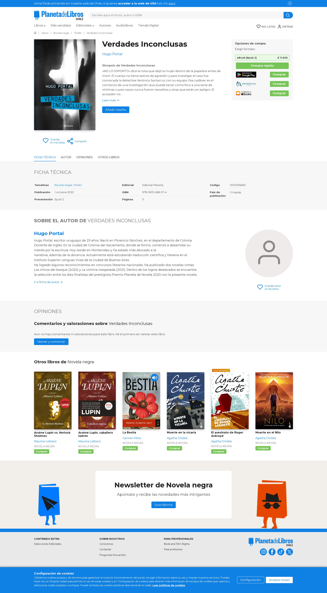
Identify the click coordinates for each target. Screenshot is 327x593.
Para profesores (173, 549)
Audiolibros (124, 25)
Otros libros (109, 157)
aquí (172, 3)
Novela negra (63, 185)
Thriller (77, 185)
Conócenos (106, 543)
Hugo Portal (49, 233)
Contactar (105, 549)
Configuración (250, 580)
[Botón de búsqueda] (288, 15)
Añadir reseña (115, 109)
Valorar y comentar (51, 341)
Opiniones (84, 157)
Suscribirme (164, 504)
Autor (66, 157)
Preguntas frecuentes (112, 555)
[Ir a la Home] (35, 33)
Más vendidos (61, 25)
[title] (271, 541)
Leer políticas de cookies (168, 585)
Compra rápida (262, 65)
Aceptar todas (279, 580)
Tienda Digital (148, 25)
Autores (105, 25)
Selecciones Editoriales (47, 543)
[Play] (154, 377)
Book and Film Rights (177, 543)
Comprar (279, 74)
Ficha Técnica (45, 157)
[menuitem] (40, 27)
